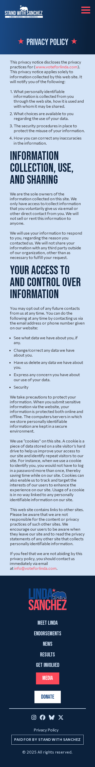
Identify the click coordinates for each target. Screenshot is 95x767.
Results (47, 655)
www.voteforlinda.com (56, 66)
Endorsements (47, 634)
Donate (47, 697)
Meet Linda (47, 623)
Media (47, 678)
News (47, 644)
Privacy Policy (46, 729)
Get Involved (47, 665)
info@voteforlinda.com (35, 568)
